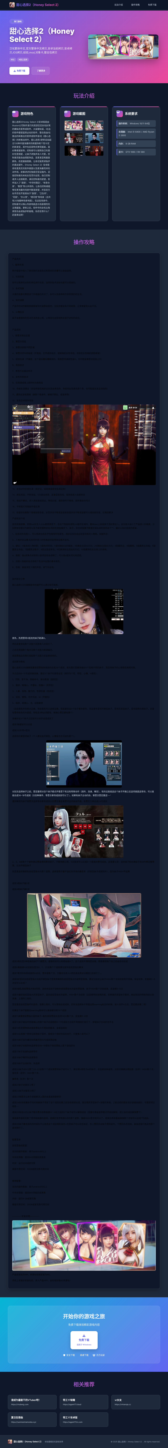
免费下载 (152, 4)
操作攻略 (135, 4)
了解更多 (41, 70)
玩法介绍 (118, 4)
